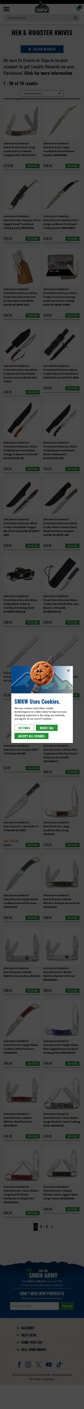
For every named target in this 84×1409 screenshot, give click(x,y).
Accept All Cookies (31, 736)
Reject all (47, 728)
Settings (24, 728)
